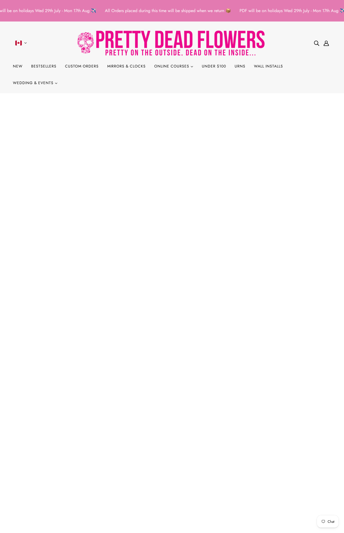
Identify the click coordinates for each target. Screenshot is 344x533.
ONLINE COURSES (172, 66)
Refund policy (29, 467)
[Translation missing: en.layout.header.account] (326, 43)
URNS (240, 66)
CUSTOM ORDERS (82, 66)
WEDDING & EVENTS (34, 82)
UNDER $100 (214, 66)
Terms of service (31, 480)
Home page (158, 163)
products (216, 163)
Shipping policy (31, 487)
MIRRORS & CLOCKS (126, 66)
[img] (316, 43)
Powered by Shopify (172, 513)
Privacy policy (29, 474)
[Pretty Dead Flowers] (172, 43)
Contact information (35, 493)
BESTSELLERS (43, 66)
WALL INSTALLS (268, 66)
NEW (18, 66)
